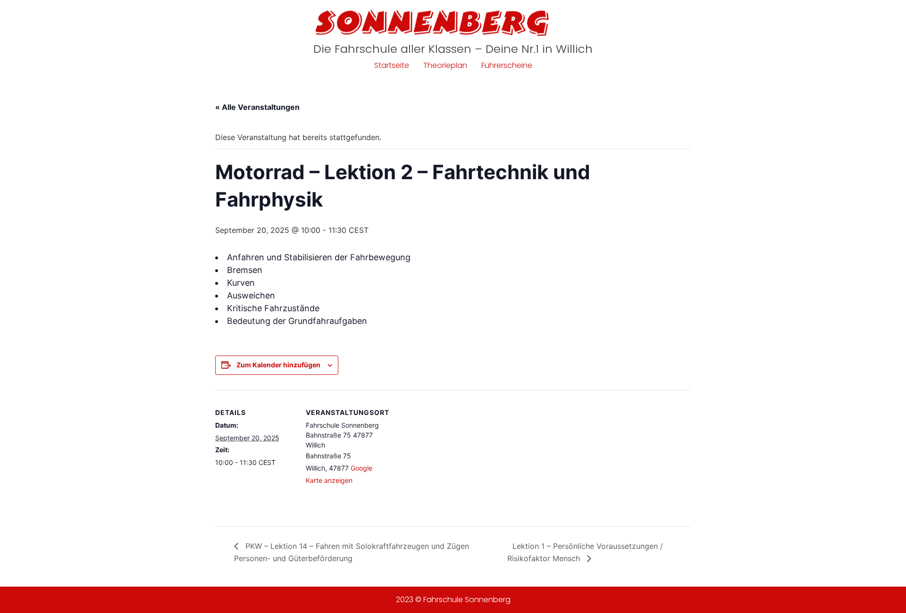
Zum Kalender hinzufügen (278, 365)
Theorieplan (445, 65)
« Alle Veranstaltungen (257, 107)
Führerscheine (506, 65)
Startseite (391, 65)
